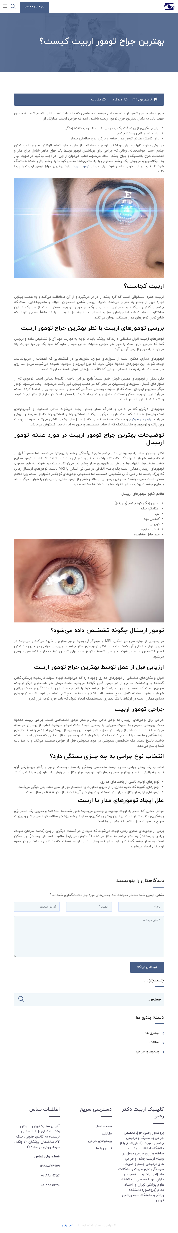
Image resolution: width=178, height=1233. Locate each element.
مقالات (96, 99)
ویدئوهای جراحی (148, 1051)
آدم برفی (68, 1225)
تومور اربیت (80, 166)
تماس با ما (104, 1148)
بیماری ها (152, 1033)
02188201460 (34, 7)
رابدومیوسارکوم (140, 419)
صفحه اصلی (103, 1126)
